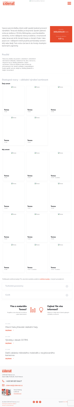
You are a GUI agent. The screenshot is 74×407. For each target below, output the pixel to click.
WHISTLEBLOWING (8, 405)
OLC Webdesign (67, 402)
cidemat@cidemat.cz (14, 385)
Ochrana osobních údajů (9, 403)
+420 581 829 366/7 (14, 381)
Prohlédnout (17, 393)
